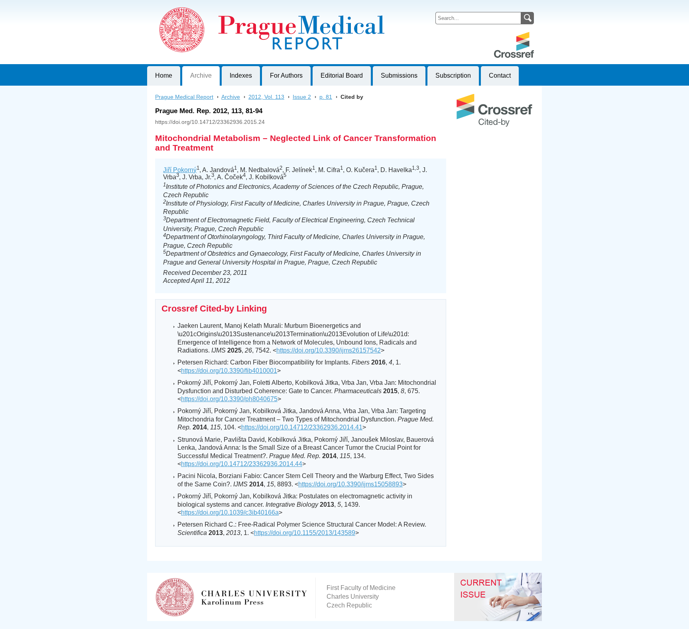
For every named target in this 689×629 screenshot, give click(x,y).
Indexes (241, 75)
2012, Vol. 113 (266, 97)
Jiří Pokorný (180, 170)
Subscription (453, 75)
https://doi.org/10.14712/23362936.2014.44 (241, 463)
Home (163, 75)
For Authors (286, 75)
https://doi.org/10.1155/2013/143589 (304, 532)
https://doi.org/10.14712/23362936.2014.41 (301, 427)
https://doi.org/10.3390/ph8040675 (229, 399)
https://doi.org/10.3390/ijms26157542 (328, 350)
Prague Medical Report (184, 97)
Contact (500, 75)
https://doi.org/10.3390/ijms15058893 (350, 484)
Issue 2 (302, 97)
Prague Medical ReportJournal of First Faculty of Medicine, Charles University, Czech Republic (245, 6)
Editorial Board (342, 75)
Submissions (399, 75)
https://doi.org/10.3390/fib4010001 (229, 370)
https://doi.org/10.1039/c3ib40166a (230, 512)
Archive (201, 75)
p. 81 (325, 97)
